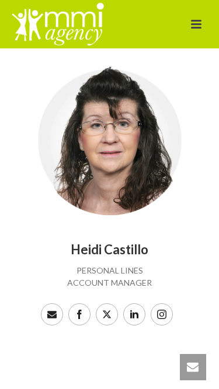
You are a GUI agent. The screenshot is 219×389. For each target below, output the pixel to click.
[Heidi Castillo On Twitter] (107, 314)
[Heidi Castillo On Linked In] (134, 314)
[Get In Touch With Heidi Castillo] (52, 314)
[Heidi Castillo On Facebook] (79, 314)
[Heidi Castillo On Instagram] (162, 314)
